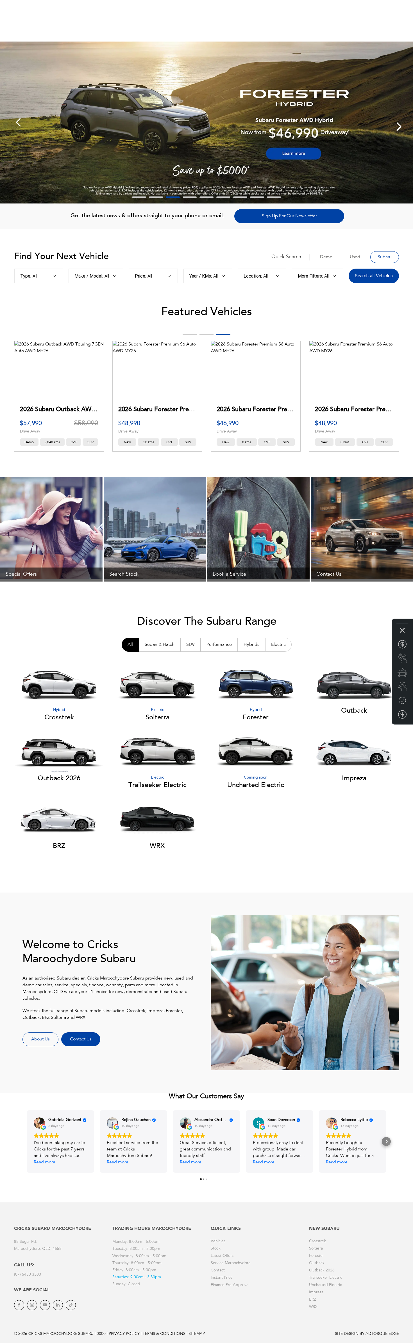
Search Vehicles (374, 275)
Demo (326, 257)
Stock (216, 1249)
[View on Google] (39, 1123)
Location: (253, 276)
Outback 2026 (322, 1271)
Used (355, 257)
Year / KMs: (200, 276)
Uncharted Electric (325, 1285)
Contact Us (81, 1039)
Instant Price (222, 1278)
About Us (40, 1039)
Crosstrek (317, 1241)
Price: (140, 276)
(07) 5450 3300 (27, 1275)
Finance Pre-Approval (230, 1285)
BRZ (312, 1300)
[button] (26, 1141)
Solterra (316, 1249)
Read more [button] (44, 1162)
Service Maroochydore (231, 1263)
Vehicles (218, 1241)
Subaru (385, 257)
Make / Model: (88, 276)
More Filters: (310, 276)
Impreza (316, 1292)
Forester (316, 1256)
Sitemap (197, 1334)
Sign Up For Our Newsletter (289, 216)
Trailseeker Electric (325, 1278)
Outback (316, 1263)
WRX (313, 1307)
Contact (218, 1271)
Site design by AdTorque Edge (367, 1334)
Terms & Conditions (164, 1334)
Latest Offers (222, 1256)
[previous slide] (18, 122)
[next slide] (399, 126)
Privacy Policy (124, 1334)
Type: (25, 276)
